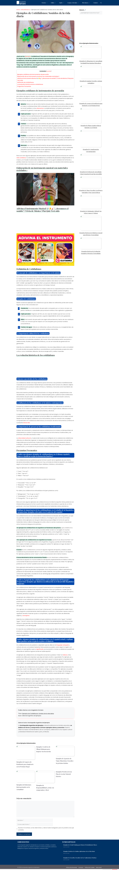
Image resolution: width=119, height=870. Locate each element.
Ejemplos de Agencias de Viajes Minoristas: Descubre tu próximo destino (64, 761)
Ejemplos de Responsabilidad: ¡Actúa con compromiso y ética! (45, 787)
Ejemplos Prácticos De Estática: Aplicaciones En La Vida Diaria (79, 851)
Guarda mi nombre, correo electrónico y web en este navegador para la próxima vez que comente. (46, 829)
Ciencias (44, 2)
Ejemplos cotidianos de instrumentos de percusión (33, 74)
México (65, 655)
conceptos (25, 615)
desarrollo (26, 423)
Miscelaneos (85, 2)
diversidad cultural (24, 438)
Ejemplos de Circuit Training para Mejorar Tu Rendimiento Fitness (80, 845)
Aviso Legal (99, 867)
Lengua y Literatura (72, 2)
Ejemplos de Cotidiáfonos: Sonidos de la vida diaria (38, 713)
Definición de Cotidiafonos (25, 82)
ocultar (49, 71)
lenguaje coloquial (62, 645)
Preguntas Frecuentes (24, 86)
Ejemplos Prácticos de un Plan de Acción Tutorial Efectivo (64, 774)
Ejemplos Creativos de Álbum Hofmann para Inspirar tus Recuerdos (43, 749)
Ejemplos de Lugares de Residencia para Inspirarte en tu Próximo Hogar (24, 764)
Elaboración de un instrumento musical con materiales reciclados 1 (38, 76)
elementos (40, 108)
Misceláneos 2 (25, 9)
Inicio (18, 9)
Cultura (52, 2)
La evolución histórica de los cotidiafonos (30, 84)
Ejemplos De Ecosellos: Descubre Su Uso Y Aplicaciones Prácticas (79, 857)
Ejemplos (28, 56)
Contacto (95, 2)
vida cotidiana (21, 158)
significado (40, 649)
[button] (101, 3)
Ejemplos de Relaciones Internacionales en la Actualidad (23, 787)
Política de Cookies (89, 867)
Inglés (60, 2)
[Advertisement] (45, 223)
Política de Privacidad (71, 867)
